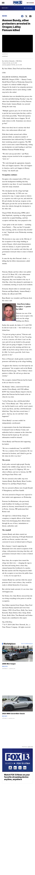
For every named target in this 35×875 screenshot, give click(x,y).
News (4, 16)
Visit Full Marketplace (27, 643)
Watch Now (30, 2)
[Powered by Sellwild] (30, 746)
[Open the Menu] (3, 2)
